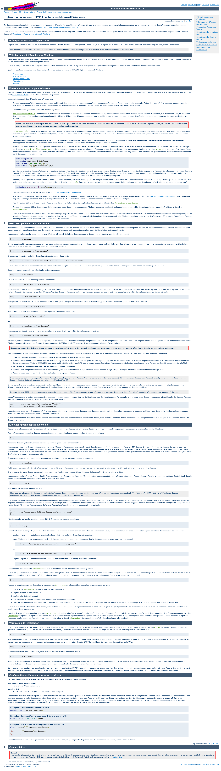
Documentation (29, 12)
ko (190, 21)
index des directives (20, 95)
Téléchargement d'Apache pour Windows (206, 23)
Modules (184, 5)
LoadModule (73, 182)
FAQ (199, 5)
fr (186, 21)
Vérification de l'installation (206, 42)
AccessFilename (20, 210)
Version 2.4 (41, 12)
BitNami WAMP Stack (21, 79)
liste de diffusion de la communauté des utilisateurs (60, 27)
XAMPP (16, 83)
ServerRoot (38, 569)
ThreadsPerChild (20, 131)
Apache (6, 12)
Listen (157, 627)
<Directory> (161, 149)
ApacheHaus (18, 74)
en (182, 21)
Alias (37, 149)
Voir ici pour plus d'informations (162, 196)
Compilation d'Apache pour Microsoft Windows (31, 34)
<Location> (29, 149)
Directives (192, 5)
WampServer (18, 81)
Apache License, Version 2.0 (25, 766)
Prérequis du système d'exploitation (204, 18)
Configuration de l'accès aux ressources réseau (206, 46)
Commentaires (201, 50)
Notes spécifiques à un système (60, 12)
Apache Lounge (19, 76)
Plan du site (214, 5)
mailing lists (117, 757)
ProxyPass (47, 149)
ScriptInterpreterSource (126, 203)
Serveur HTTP (17, 12)
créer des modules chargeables (68, 192)
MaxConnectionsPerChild (24, 114)
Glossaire (205, 5)
